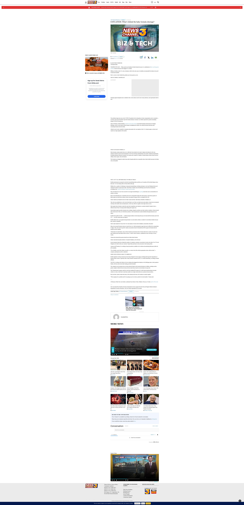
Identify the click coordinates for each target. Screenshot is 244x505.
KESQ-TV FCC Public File (109, 493)
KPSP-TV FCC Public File (109, 494)
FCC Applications (113, 498)
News (99, 2)
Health (116, 2)
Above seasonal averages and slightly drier (95, 73)
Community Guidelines (109, 491)
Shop (123, 2)
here (135, 421)
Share (130, 2)
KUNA (112, 2)
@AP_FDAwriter (154, 281)
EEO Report (106, 498)
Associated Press (115, 56)
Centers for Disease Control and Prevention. (126, 189)
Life (120, 2)
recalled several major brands (130, 123)
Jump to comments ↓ (115, 294)
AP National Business (123, 291)
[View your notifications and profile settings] (157, 434)
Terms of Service (107, 490)
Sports (107, 2)
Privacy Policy (115, 490)
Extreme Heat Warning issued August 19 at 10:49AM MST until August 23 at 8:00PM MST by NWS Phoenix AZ (124, 7)
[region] (135, 441)
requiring (141, 191)
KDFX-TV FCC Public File (110, 496)
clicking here (154, 419)
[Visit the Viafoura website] (156, 456)
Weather (103, 2)
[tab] (114, 435)
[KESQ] (92, 2)
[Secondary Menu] (86, 2)
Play (127, 2)
